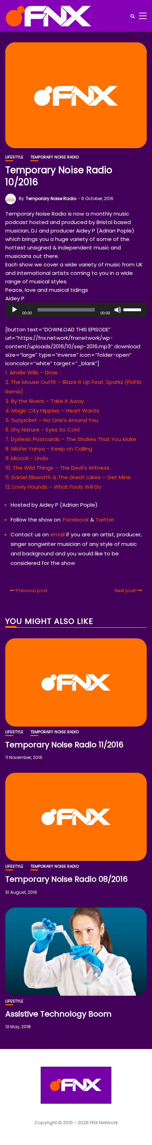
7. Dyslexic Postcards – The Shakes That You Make (70, 439)
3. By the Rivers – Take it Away (44, 401)
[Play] (14, 309)
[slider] (133, 309)
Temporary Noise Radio (54, 157)
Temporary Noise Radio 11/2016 (64, 744)
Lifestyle (14, 157)
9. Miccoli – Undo (26, 458)
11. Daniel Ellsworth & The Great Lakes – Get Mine (68, 477)
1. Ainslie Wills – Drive (31, 372)
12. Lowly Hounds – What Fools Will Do (53, 486)
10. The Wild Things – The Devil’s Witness (57, 467)
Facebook (76, 519)
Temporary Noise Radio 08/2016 (66, 879)
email (57, 534)
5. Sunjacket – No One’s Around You (51, 420)
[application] (76, 310)
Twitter (104, 519)
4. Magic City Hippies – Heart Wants (52, 410)
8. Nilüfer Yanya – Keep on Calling (48, 448)
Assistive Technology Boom (58, 1013)
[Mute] (117, 309)
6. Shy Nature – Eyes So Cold (42, 429)
